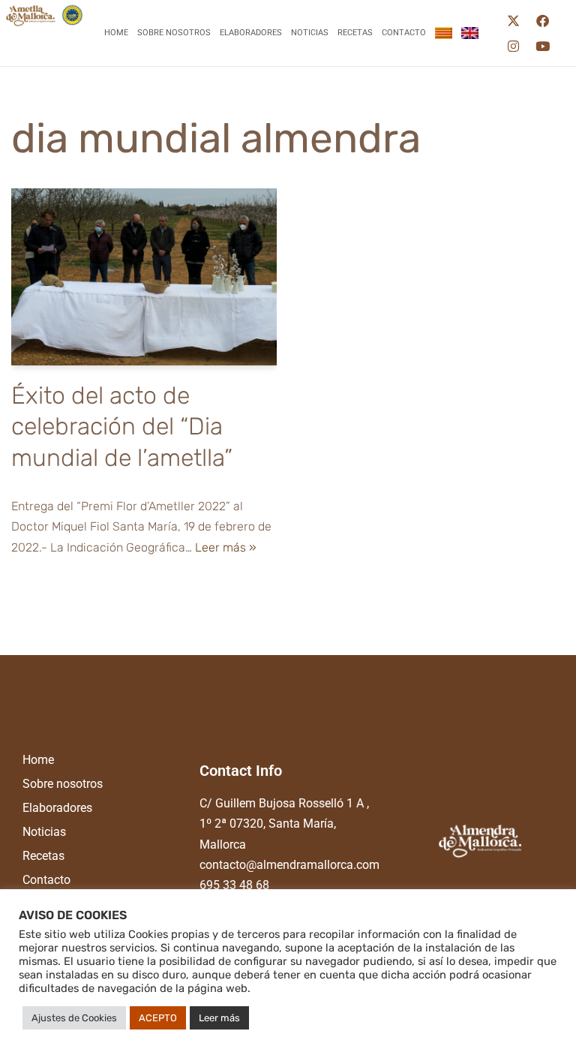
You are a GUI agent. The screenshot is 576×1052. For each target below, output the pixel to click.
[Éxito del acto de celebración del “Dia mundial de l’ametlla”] (144, 276)
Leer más (219, 1017)
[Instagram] (513, 46)
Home (116, 33)
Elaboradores (251, 33)
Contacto (404, 33)
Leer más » (225, 547)
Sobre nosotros (174, 33)
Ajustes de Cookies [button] (74, 1017)
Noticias (309, 33)
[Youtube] (542, 46)
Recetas (355, 33)
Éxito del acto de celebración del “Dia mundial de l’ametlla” (121, 426)
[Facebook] (542, 20)
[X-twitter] (513, 20)
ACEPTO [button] (158, 1017)
